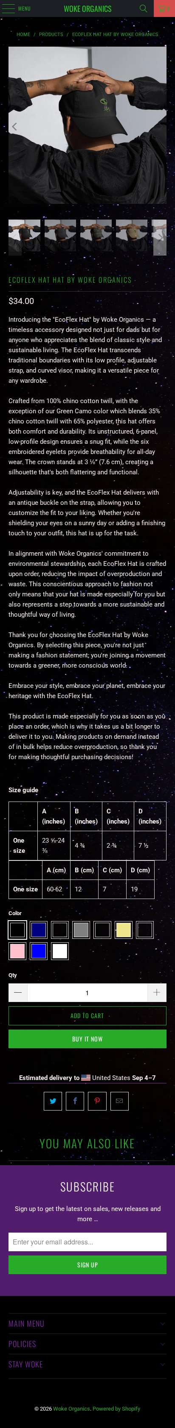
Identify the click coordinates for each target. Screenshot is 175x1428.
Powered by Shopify (116, 1409)
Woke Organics (88, 8)
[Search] (143, 8)
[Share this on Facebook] (75, 1101)
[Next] (160, 127)
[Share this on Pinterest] (97, 1101)
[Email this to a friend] (119, 1101)
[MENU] (4, 8)
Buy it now (87, 1038)
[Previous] (15, 127)
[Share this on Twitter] (53, 1101)
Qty (12, 975)
